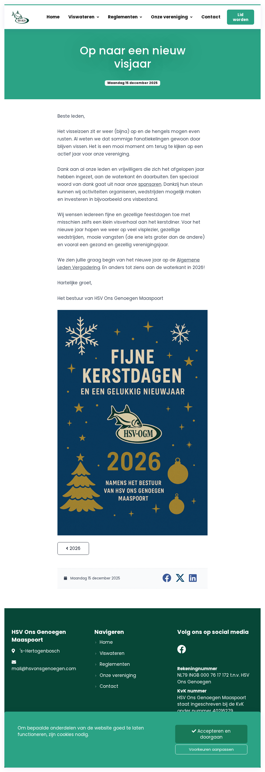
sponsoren (149, 184)
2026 (74, 548)
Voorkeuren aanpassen (211, 749)
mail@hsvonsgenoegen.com (44, 668)
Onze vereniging (169, 17)
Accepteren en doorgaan (213, 734)
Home (53, 17)
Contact (210, 17)
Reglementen (123, 17)
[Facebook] (181, 651)
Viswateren (81, 17)
